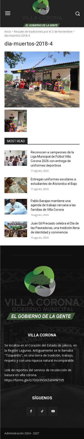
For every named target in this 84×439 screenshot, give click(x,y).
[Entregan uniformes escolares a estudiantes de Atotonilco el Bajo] (15, 185)
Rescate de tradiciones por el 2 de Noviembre (43, 31)
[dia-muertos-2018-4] (42, 79)
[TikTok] (42, 411)
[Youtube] (53, 411)
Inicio (7, 31)
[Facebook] (31, 411)
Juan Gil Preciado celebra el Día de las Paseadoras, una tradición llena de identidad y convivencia (55, 228)
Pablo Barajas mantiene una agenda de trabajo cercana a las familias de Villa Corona (53, 205)
